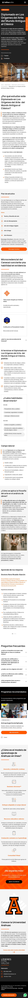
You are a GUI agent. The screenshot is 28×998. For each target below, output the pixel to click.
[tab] (12, 633)
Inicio (2, 84)
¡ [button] (14, 881)
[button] (25, 2)
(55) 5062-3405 (7, 971)
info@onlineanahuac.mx (10, 974)
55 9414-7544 (7, 976)
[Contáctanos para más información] (25, 995)
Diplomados (7, 84)
